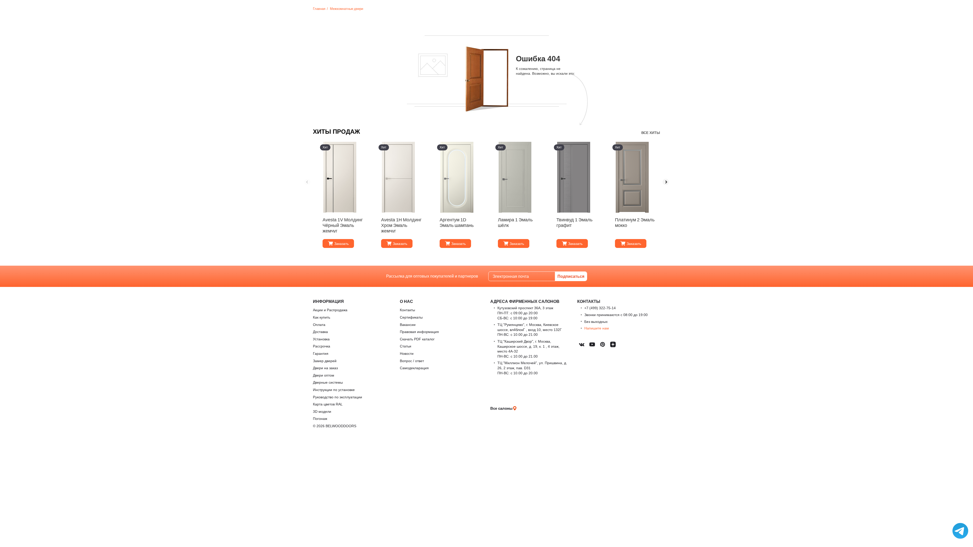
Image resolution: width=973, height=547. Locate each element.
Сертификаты (411, 317)
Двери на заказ (325, 367)
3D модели (322, 411)
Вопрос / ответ (412, 360)
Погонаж (320, 418)
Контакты (407, 309)
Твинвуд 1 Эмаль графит (574, 222)
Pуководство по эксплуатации (337, 397)
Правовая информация (419, 331)
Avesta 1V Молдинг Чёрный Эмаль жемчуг (343, 225)
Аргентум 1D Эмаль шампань (457, 222)
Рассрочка (321, 346)
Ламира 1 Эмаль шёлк (515, 222)
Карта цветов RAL (328, 404)
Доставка (320, 331)
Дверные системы (328, 382)
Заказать (341, 243)
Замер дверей (324, 360)
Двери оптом (323, 375)
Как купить (321, 317)
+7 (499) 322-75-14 (600, 307)
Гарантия (320, 353)
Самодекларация (414, 367)
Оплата (319, 324)
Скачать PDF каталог (417, 339)
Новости (407, 353)
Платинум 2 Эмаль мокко (634, 222)
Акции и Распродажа (330, 309)
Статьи (405, 346)
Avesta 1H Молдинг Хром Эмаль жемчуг (401, 225)
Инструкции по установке (334, 389)
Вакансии (408, 324)
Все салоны (501, 408)
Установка (321, 339)
